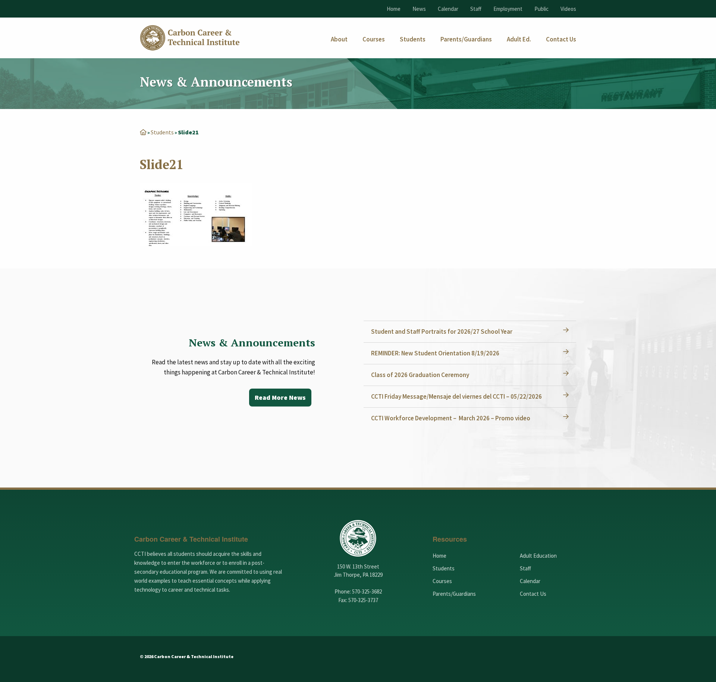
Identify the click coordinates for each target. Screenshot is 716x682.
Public (541, 8)
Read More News (280, 397)
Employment (507, 8)
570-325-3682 (367, 591)
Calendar (448, 8)
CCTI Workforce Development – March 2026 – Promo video (450, 418)
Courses (442, 581)
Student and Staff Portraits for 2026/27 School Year (441, 331)
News (419, 8)
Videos (568, 8)
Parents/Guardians (454, 593)
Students (162, 132)
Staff (475, 8)
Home (394, 8)
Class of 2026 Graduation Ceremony (420, 375)
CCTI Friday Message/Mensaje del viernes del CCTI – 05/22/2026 (456, 396)
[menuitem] (339, 39)
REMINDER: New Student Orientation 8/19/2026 (435, 353)
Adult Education (538, 555)
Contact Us (533, 593)
